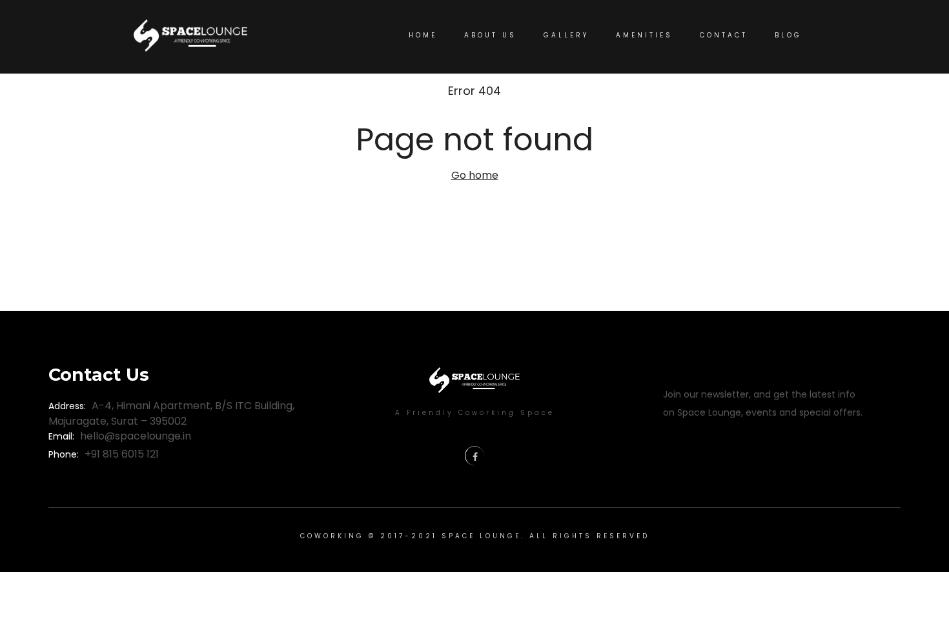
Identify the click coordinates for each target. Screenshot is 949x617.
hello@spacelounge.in (135, 436)
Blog (788, 35)
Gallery (566, 35)
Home (423, 35)
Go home (474, 175)
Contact (724, 35)
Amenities (644, 35)
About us (490, 35)
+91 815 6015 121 (122, 454)
